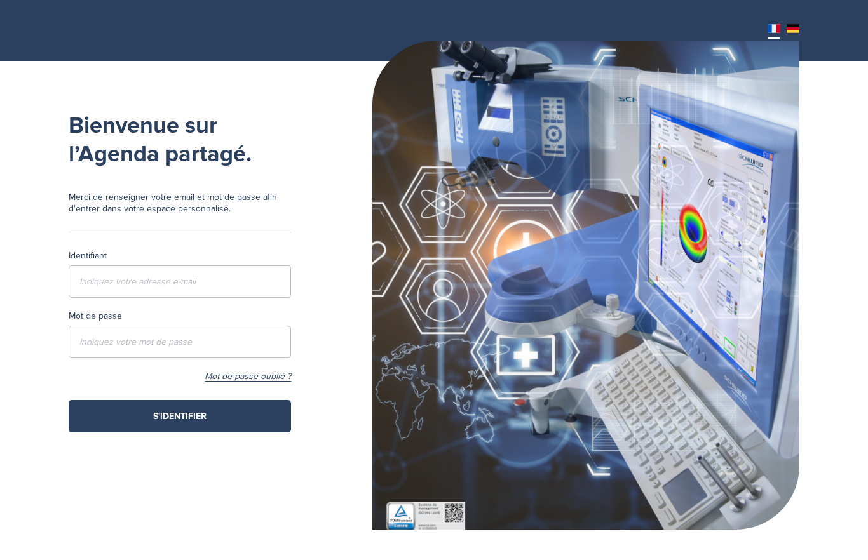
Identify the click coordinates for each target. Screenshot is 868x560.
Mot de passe (95, 315)
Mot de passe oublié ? (248, 376)
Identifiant (88, 255)
